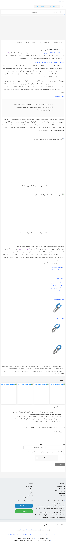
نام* (64, 444)
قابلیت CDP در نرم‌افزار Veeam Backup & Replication (51, 506)
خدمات (31, 490)
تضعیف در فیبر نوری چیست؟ (14, 371)
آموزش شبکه (29, 495)
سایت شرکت (29, 486)
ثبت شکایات (62, 493)
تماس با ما (62, 495)
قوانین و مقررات (61, 486)
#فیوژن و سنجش (40, 6)
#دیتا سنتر (48, 6)
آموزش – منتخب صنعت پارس (53, 500)
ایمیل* (40, 444)
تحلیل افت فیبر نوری (57, 285)
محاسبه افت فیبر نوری (56, 282)
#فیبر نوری (55, 6)
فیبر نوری (55, 12)
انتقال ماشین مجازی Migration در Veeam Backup (53, 517)
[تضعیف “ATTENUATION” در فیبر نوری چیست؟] (33, 26)
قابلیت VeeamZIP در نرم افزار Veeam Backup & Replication (50, 515)
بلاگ (31, 493)
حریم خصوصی (61, 488)
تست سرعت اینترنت (27, 497)
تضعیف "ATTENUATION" (37, 371)
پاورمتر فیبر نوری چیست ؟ (50, 371)
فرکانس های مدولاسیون (25, 249)
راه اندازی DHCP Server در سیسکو (56, 503)
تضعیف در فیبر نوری (26, 371)
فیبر (8, 52)
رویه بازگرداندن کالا (60, 490)
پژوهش (31, 488)
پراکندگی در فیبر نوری (56, 288)
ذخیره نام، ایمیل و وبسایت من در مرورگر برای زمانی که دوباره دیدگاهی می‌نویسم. (41, 451)
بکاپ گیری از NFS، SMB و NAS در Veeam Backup (52, 512)
